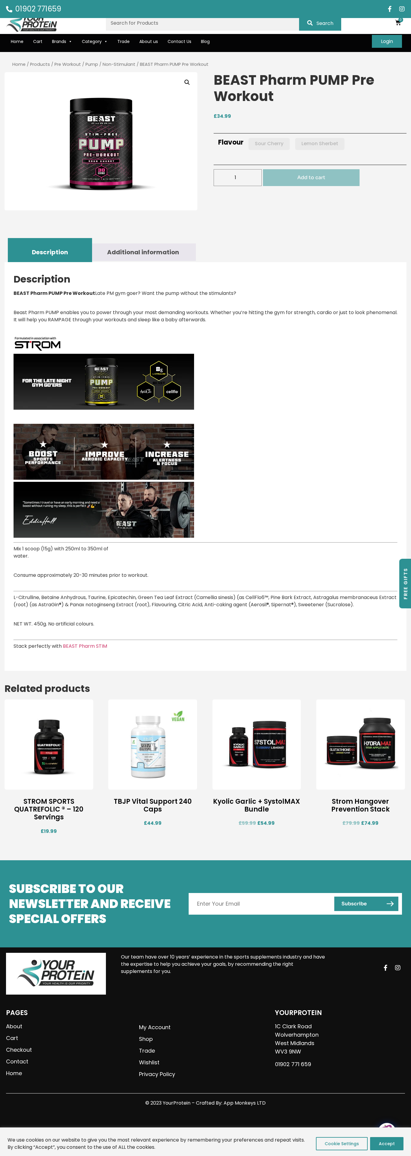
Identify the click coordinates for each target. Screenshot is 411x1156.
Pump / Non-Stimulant (110, 64)
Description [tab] (50, 252)
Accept (387, 1144)
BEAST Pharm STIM (85, 646)
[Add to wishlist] (84, 784)
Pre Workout (67, 64)
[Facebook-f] (390, 9)
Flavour (230, 142)
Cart (37, 41)
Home (17, 41)
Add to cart (311, 177)
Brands (59, 41)
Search (325, 23)
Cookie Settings (342, 1144)
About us (148, 41)
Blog (205, 41)
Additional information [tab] (143, 252)
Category (92, 41)
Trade (123, 41)
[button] (187, 82)
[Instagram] (402, 9)
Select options (343, 784)
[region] (205, 1141)
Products (40, 64)
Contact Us (179, 41)
